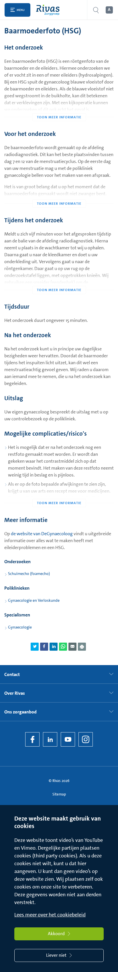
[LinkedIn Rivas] (50, 739)
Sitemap (59, 794)
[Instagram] (85, 739)
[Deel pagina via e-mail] (72, 647)
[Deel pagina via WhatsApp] (63, 647)
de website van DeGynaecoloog (42, 534)
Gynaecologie (20, 627)
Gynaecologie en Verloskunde (34, 600)
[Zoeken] (96, 10)
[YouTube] (68, 739)
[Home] (49, 10)
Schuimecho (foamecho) (29, 573)
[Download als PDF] (82, 647)
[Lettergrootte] (109, 10)
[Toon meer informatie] (59, 105)
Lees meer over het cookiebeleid (50, 914)
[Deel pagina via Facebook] (44, 647)
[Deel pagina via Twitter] (35, 647)
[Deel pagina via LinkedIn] (54, 647)
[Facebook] (32, 739)
